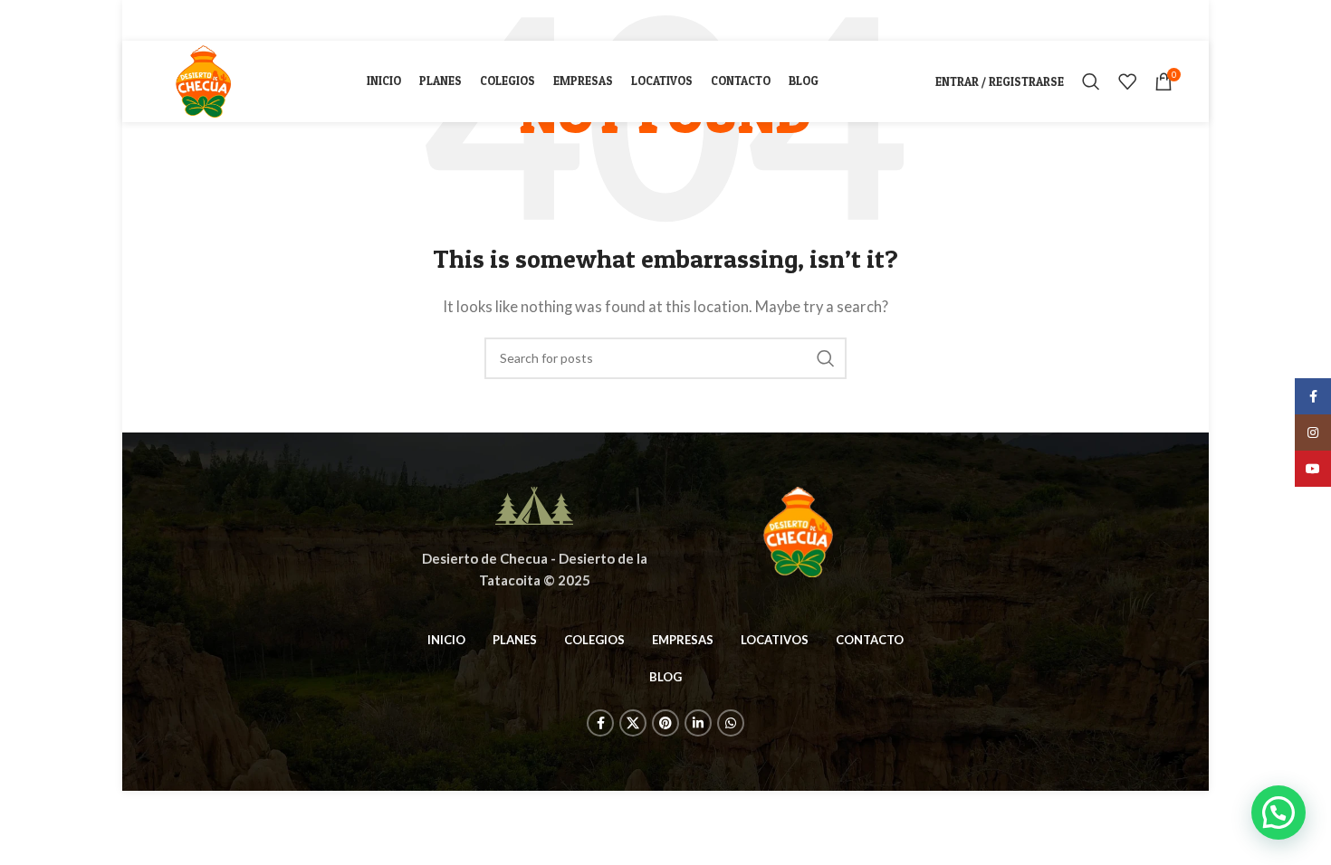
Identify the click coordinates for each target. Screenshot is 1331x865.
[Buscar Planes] (1091, 81)
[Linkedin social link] (231, 20)
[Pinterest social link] (208, 20)
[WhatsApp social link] (252, 20)
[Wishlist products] (1127, 81)
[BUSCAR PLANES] (826, 358)
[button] (1278, 812)
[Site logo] (202, 79)
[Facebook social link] (163, 20)
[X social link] (184, 20)
